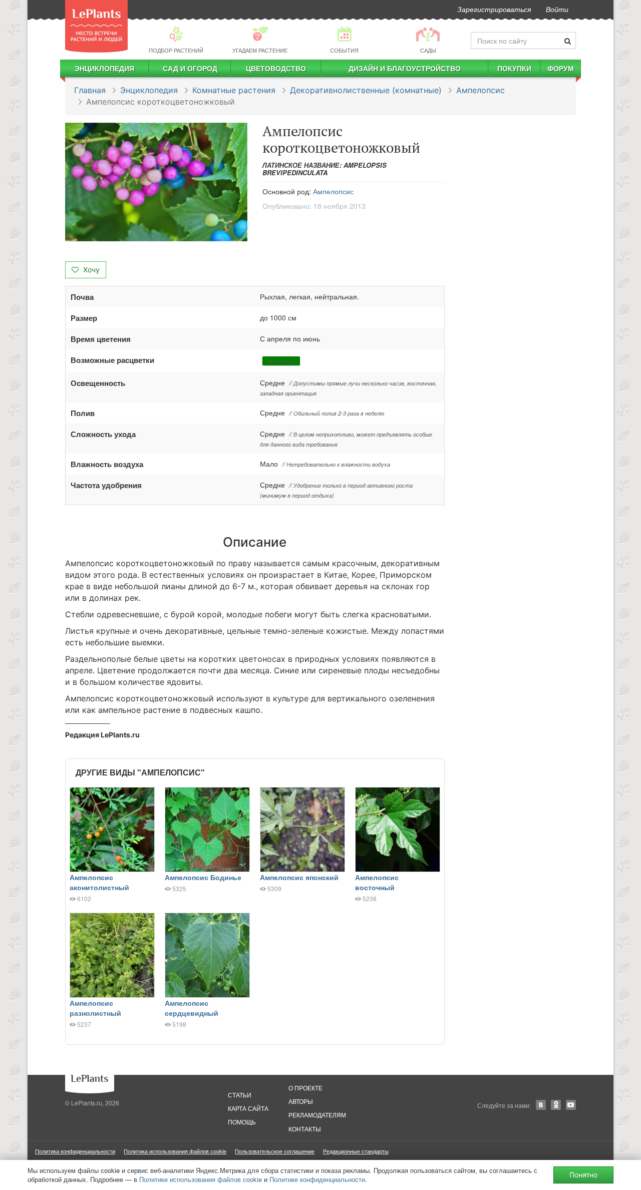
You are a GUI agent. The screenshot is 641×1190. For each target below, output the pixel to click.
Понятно (583, 1174)
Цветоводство (276, 68)
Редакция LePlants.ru (102, 734)
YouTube (571, 1105)
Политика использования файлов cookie (175, 1151)
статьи (239, 1094)
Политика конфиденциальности (75, 1151)
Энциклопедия (104, 68)
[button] (156, 182)
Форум (560, 68)
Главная (90, 90)
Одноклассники (556, 1105)
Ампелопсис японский (299, 877)
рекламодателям (317, 1114)
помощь (242, 1121)
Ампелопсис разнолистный (95, 1008)
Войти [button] (557, 9)
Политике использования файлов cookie (200, 1179)
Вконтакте (541, 1105)
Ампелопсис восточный (377, 882)
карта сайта (248, 1108)
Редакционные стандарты (356, 1151)
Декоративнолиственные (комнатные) (366, 90)
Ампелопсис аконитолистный (99, 882)
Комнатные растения (233, 90)
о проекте (305, 1087)
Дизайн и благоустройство (405, 68)
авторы (300, 1101)
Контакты (304, 1128)
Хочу (90, 269)
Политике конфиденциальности (317, 1179)
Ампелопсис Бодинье (203, 877)
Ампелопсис (480, 90)
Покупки (514, 68)
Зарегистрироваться (494, 9)
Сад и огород (190, 68)
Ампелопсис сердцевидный (191, 1008)
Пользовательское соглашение (274, 1151)
